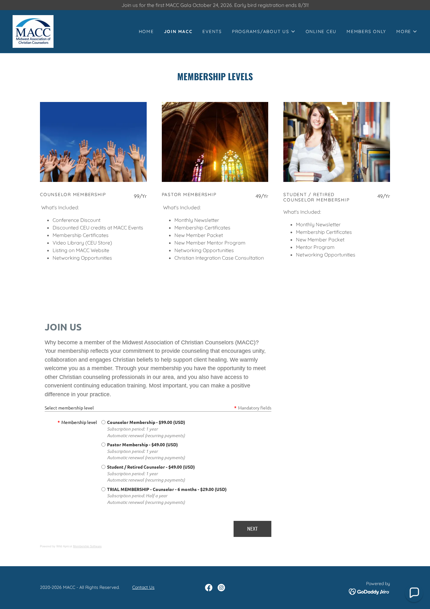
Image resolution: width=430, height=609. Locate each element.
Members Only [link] (366, 31)
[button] (264, 31)
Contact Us (143, 587)
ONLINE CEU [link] (321, 31)
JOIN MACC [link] (178, 31)
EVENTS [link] (212, 31)
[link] (33, 31)
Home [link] (146, 31)
